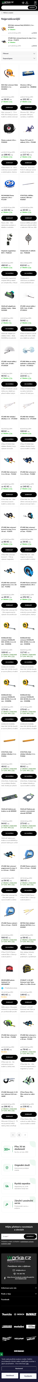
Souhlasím (28, 1376)
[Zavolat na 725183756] (23, 3)
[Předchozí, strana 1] (19, 1134)
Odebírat (30, 1236)
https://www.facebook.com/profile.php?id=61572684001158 (20, 1278)
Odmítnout (10, 1375)
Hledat (32, 7)
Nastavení (19, 1368)
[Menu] (35, 2)
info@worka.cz (21, 1270)
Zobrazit (9, 108)
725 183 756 (21, 1274)
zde (27, 1364)
